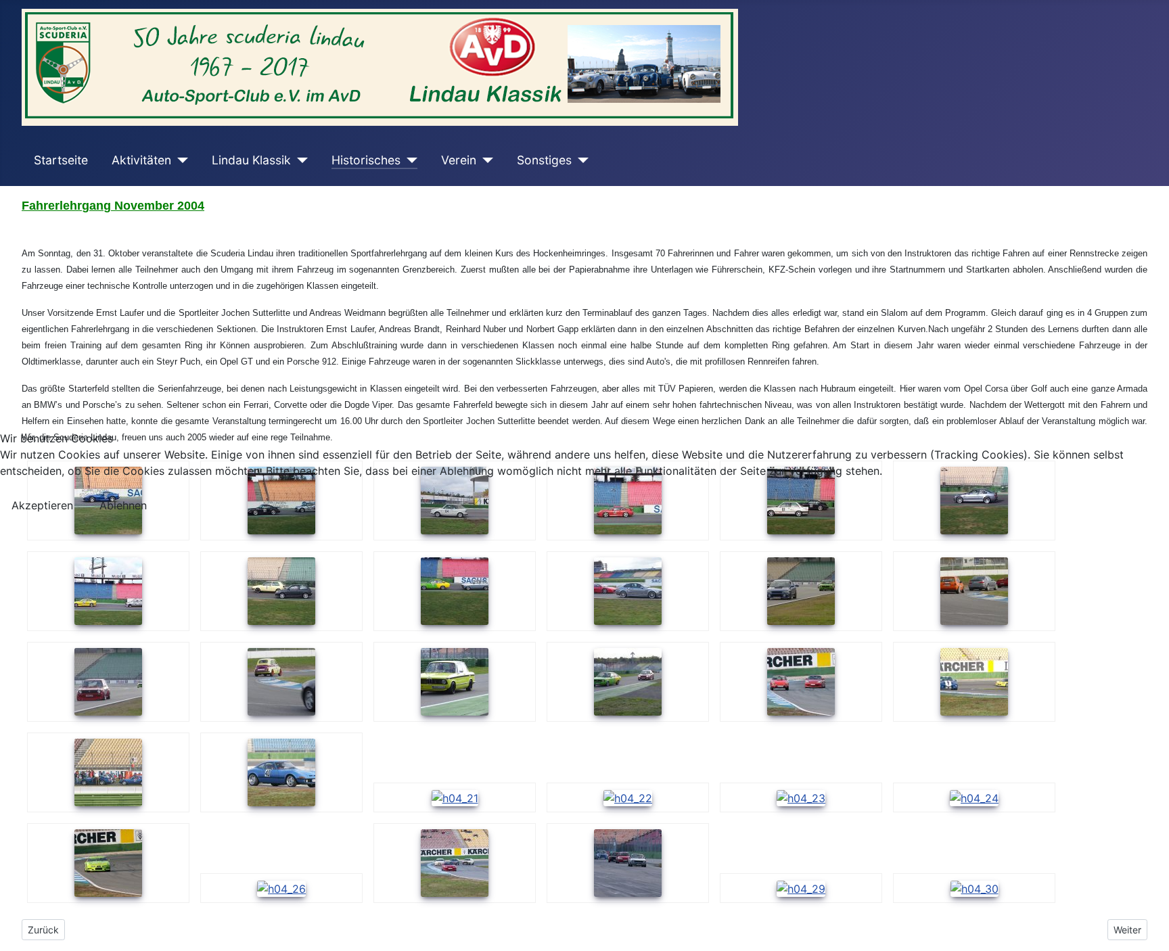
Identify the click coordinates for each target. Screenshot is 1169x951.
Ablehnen (123, 505)
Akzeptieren (42, 505)
